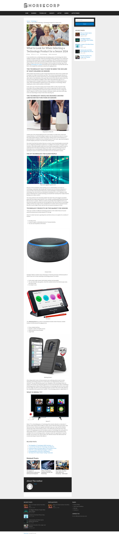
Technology (42, 13)
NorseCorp (26, 533)
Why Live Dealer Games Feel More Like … (86, 33)
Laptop (59, 13)
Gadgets (51, 13)
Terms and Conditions (78, 506)
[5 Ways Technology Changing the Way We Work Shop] (47, 465)
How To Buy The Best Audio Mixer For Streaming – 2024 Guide (61, 472)
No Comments (53, 54)
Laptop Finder (75, 13)
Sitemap (75, 508)
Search (84, 23)
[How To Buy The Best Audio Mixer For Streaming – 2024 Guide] (62, 465)
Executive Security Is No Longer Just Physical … (86, 56)
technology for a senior (36, 64)
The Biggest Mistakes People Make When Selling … (87, 39)
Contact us (75, 510)
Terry (29, 54)
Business (33, 13)
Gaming (66, 13)
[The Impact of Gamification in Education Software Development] (33, 465)
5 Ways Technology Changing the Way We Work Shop (46, 472)
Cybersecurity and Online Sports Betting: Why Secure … (87, 50)
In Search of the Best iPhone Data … (87, 45)
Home (26, 13)
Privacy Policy (76, 504)
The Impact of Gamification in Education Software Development (33, 472)
